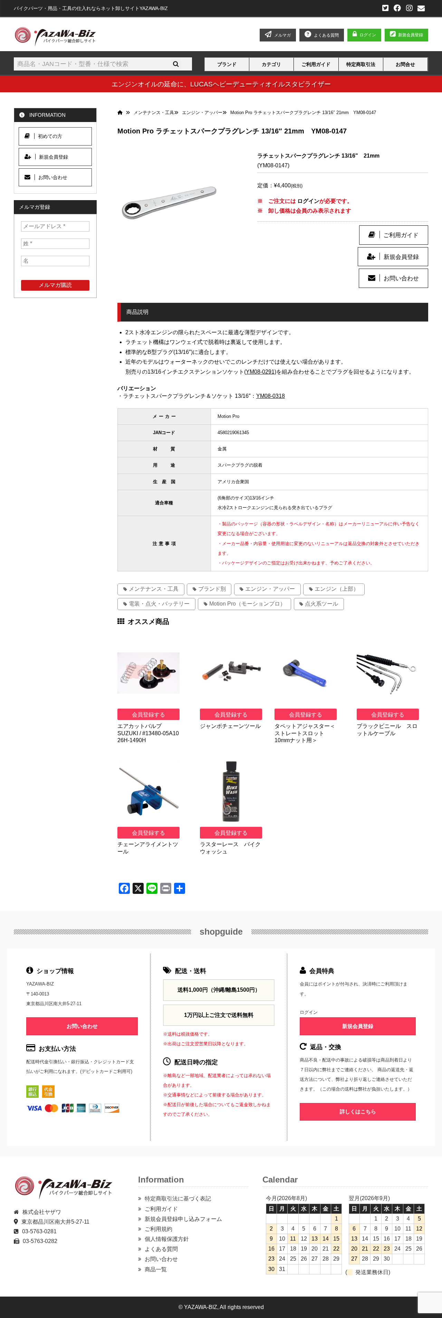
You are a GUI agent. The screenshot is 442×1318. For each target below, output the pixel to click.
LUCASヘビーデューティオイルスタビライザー (260, 84)
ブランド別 (212, 589)
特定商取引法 (360, 64)
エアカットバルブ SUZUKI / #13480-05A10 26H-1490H (148, 733)
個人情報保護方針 (167, 1239)
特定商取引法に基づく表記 (178, 1199)
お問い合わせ (401, 278)
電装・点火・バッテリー (159, 604)
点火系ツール (321, 604)
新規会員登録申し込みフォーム (183, 1219)
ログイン (367, 34)
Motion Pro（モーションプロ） (247, 604)
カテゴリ (271, 64)
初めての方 (50, 136)
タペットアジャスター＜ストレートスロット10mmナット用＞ (305, 733)
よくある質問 (161, 1249)
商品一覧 (156, 1269)
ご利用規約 (158, 1229)
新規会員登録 (410, 34)
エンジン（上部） (337, 589)
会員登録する (148, 715)
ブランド (227, 64)
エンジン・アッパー (270, 589)
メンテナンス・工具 (154, 589)
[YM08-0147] (169, 203)
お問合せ (405, 64)
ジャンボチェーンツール (230, 726)
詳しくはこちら (358, 1111)
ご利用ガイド (315, 64)
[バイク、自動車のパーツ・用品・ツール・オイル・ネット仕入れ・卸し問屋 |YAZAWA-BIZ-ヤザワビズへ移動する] (121, 112)
